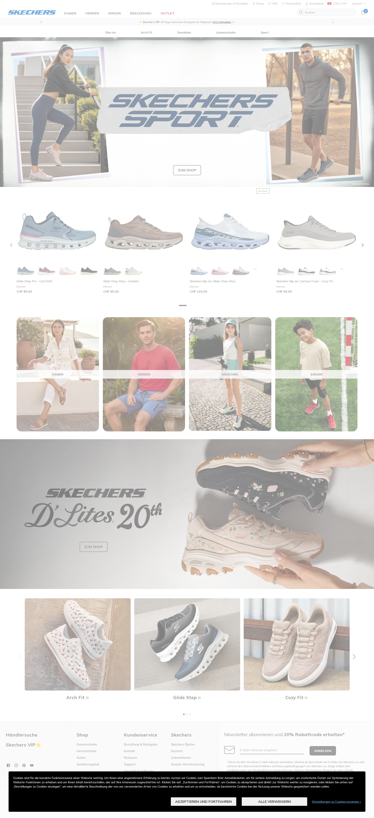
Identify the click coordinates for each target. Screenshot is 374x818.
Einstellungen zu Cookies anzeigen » (336, 802)
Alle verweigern (274, 801)
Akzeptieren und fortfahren (203, 801)
